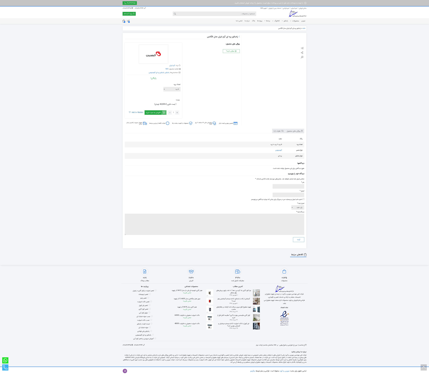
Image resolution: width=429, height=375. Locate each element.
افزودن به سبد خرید (153, 112)
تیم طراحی (286, 8)
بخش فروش (302, 8)
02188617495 (127, 8)
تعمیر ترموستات (143, 294)
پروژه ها (259, 21)
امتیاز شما (300, 203)
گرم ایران (172, 65)
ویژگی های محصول (294, 131)
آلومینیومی (278, 150)
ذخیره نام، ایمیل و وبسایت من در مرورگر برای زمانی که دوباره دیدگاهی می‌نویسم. (276, 199)
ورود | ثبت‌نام (128, 13)
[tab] (294, 131)
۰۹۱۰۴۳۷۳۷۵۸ (131, 3)
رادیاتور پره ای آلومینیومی (156, 72)
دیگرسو (252, 371)
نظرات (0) (277, 131)
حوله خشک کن (143, 327)
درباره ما (247, 21)
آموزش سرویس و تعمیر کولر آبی (143, 338)
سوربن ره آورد (284, 371)
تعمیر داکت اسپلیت (143, 301)
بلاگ (253, 21)
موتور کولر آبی (143, 313)
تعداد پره (177, 84)
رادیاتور (285, 21)
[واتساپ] (5, 360)
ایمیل (302, 191)
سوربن (303, 21)
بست (178, 99)
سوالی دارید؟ (230, 51)
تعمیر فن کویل (143, 305)
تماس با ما (239, 21)
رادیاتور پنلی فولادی (143, 331)
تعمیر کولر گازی (143, 309)
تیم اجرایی (294, 8)
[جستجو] (175, 14)
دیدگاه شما (300, 212)
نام (302, 182)
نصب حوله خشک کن (143, 316)
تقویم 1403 (263, 8)
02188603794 (139, 8)
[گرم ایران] (153, 54)
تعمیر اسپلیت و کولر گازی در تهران (143, 290)
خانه (304, 28)
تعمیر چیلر (143, 298)
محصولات (295, 21)
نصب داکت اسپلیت (143, 320)
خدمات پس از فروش (275, 8)
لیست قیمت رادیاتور (143, 324)
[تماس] (5, 367)
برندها (268, 21)
